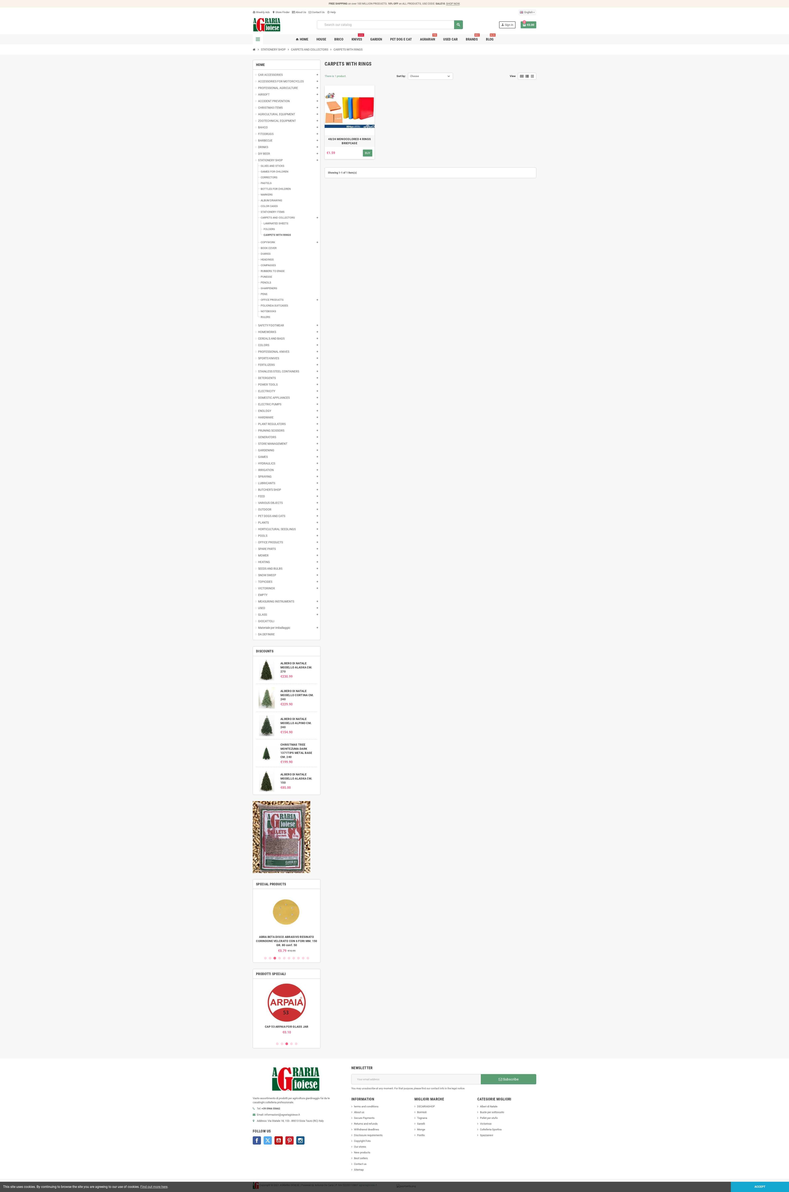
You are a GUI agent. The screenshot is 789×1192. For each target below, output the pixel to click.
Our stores (360, 1146)
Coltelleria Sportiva (491, 1129)
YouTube (279, 1140)
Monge (421, 1129)
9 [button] (303, 958)
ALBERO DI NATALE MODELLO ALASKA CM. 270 (296, 667)
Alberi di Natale (488, 1106)
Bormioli (422, 1112)
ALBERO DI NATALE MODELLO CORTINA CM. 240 (297, 695)
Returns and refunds (366, 1123)
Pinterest (289, 1140)
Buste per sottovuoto (492, 1112)
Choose (414, 76)
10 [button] (308, 958)
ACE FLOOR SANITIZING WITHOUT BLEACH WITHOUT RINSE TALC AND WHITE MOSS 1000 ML (286, 941)
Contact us (360, 1164)
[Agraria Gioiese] (267, 24)
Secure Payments (364, 1117)
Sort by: (401, 76)
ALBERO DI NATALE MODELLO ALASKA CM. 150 (296, 778)
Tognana (422, 1117)
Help (331, 12)
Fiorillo (421, 1135)
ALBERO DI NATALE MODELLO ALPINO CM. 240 (295, 723)
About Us (300, 12)
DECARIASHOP (426, 1106)
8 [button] (298, 958)
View (513, 76)
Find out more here (153, 1187)
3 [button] (274, 958)
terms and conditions (366, 1106)
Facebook (257, 1140)
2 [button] (270, 958)
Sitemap (359, 1169)
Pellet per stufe (489, 1117)
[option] (286, 922)
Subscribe (510, 1079)
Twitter (268, 1140)
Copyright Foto (362, 1140)
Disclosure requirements (368, 1135)
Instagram (300, 1140)
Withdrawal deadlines (366, 1129)
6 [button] (289, 958)
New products (362, 1152)
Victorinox (485, 1123)
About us (359, 1112)
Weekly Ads (261, 12)
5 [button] (284, 958)
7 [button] (293, 958)
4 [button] (279, 958)
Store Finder (281, 12)
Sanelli (421, 1123)
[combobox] (390, 24)
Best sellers (361, 1158)
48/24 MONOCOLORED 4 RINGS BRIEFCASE (349, 141)
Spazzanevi (486, 1135)
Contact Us (318, 12)
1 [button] (265, 958)
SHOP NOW (453, 3)
